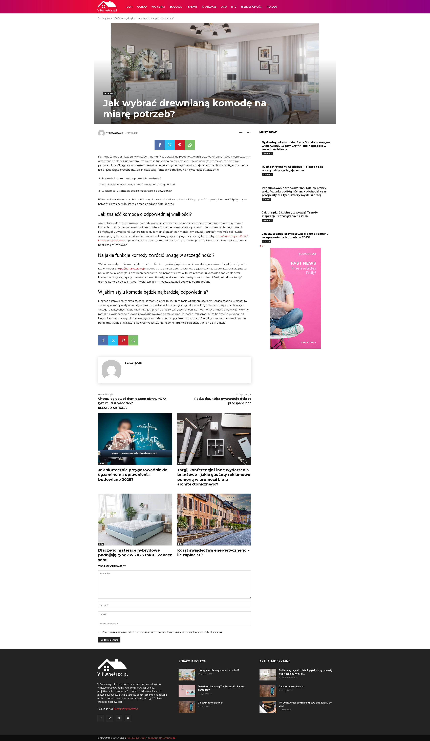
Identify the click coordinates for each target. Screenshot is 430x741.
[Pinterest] (180, 145)
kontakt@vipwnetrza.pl (126, 708)
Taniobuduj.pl (133, 737)
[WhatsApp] (190, 145)
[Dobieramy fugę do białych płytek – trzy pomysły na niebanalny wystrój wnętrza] (268, 674)
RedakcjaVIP (116, 133)
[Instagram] (109, 718)
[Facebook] (160, 145)
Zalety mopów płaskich (210, 702)
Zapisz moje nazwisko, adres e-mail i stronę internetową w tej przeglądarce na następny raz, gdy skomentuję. (162, 632)
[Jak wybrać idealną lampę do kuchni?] (187, 674)
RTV (233, 6)
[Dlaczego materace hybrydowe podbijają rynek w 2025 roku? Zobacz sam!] (135, 519)
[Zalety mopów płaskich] (187, 707)
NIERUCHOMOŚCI (251, 6)
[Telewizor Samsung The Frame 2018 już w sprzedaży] (187, 691)
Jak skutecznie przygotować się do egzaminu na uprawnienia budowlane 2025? (132, 475)
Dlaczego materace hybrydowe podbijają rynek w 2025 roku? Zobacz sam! (135, 555)
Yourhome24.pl (168, 737)
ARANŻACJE (209, 6)
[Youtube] (128, 718)
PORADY (272, 6)
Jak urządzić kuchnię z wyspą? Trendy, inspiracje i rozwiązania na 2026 (290, 214)
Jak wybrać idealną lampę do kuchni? (218, 670)
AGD (224, 6)
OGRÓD (142, 6)
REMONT (191, 6)
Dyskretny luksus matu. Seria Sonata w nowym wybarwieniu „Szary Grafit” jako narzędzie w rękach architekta (296, 146)
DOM (129, 6)
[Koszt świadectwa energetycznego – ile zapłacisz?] (214, 519)
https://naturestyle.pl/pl (131, 268)
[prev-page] (260, 246)
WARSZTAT (158, 6)
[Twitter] (170, 145)
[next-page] (263, 246)
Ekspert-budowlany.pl (150, 737)
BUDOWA (176, 6)
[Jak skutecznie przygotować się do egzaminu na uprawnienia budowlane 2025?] (135, 439)
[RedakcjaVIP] (102, 133)
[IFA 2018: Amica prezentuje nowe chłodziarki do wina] (268, 707)
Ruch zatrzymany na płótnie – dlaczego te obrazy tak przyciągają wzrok (292, 168)
